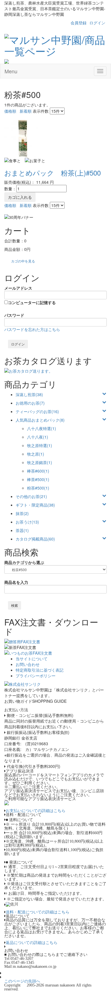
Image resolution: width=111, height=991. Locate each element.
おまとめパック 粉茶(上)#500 (52, 173)
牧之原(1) (35, 454)
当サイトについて (32, 658)
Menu (11, 71)
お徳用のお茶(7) (30, 403)
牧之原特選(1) (39, 445)
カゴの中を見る (23, 261)
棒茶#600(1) (38, 471)
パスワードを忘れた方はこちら (32, 329)
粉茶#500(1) (38, 488)
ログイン (97, 22)
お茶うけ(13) (27, 522)
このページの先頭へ (22, 981)
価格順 (10, 111)
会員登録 (79, 22)
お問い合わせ (28, 664)
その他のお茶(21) (31, 496)
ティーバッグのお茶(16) (37, 411)
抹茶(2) (22, 513)
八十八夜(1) (37, 437)
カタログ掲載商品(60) (35, 539)
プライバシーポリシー (36, 675)
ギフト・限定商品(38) (35, 505)
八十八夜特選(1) (41, 428)
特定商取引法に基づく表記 (39, 670)
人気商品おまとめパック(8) (40, 420)
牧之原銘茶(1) (39, 462)
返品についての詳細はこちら (31, 943)
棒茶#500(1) (38, 479)
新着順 (26, 111)
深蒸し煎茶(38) (29, 394)
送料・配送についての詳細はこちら (37, 912)
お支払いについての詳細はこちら (35, 811)
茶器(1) (22, 530)
